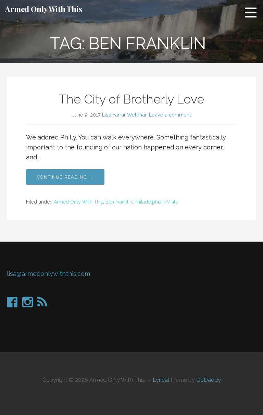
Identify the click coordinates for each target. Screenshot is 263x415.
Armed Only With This (43, 9)
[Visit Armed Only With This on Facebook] (12, 304)
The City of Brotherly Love (131, 99)
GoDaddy (208, 380)
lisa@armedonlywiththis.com (48, 273)
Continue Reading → (65, 177)
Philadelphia (148, 202)
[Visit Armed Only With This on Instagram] (27, 304)
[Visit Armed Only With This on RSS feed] (42, 304)
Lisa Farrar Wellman (125, 115)
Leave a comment (170, 115)
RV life (171, 202)
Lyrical (161, 380)
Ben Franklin (118, 202)
